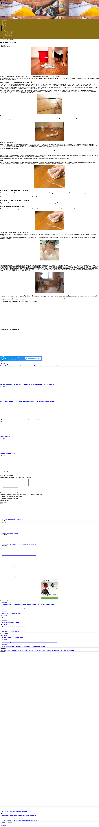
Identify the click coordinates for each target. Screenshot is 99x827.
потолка (38, 650)
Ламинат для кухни (5, 436)
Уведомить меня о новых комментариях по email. (11, 496)
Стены (4, 23)
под (32, 650)
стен (64, 650)
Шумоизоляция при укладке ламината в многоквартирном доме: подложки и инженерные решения (27, 401)
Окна (3, 24)
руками (57, 650)
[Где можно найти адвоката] (11, 664)
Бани (3, 21)
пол (33, 650)
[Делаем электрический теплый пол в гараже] (11, 793)
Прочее (4, 30)
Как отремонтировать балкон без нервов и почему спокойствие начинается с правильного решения (27, 384)
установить (69, 650)
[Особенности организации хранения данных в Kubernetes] (11, 780)
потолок (41, 650)
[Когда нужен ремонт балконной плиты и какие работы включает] (8, 575)
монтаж (19, 650)
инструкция (15, 650)
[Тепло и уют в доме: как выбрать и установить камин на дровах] (11, 728)
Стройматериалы (8, 31)
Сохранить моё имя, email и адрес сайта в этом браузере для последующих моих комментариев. (22, 494)
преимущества (49, 650)
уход (5, 362)
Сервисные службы (9, 32)
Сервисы (4, 29)
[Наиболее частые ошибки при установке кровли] (11, 677)
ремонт (53, 650)
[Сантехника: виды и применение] (11, 703)
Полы (3, 26)
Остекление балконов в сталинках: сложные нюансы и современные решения (19, 555)
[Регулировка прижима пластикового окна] (11, 690)
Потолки (4, 27)
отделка (30, 650)
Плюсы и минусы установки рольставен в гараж (12, 566)
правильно (44, 650)
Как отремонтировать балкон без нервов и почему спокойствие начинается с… (19, 544)
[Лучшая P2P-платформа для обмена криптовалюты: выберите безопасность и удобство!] (11, 715)
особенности (25, 650)
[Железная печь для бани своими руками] (11, 767)
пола (35, 650)
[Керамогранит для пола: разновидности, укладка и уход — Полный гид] (11, 416)
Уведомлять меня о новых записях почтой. (10, 498)
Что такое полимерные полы (8, 453)
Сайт (1, 492)
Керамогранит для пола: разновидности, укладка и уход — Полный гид (19, 419)
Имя (1, 487)
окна (21, 650)
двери (11, 650)
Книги (6, 34)
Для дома (4, 28)
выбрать (8, 650)
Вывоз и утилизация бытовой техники (10, 533)
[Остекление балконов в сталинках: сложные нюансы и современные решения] (8, 554)
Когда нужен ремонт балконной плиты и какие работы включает (15, 576)
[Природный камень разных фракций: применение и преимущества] (11, 741)
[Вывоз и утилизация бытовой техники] (8, 532)
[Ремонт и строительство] (6, 14)
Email (1, 490)
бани (1, 650)
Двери (4, 22)
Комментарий (3, 485)
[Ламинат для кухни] (11, 434)
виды (2, 650)
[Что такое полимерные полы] (11, 451)
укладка (66, 650)
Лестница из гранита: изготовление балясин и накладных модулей (18, 471)
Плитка (4, 25)
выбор (5, 650)
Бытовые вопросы (8, 33)
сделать (61, 650)
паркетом (2, 362)
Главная (2, 39)
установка (73, 650)
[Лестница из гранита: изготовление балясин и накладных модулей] (11, 468)
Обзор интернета (8, 35)
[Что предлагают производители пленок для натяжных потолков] (11, 754)
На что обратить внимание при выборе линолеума (13, 519)
